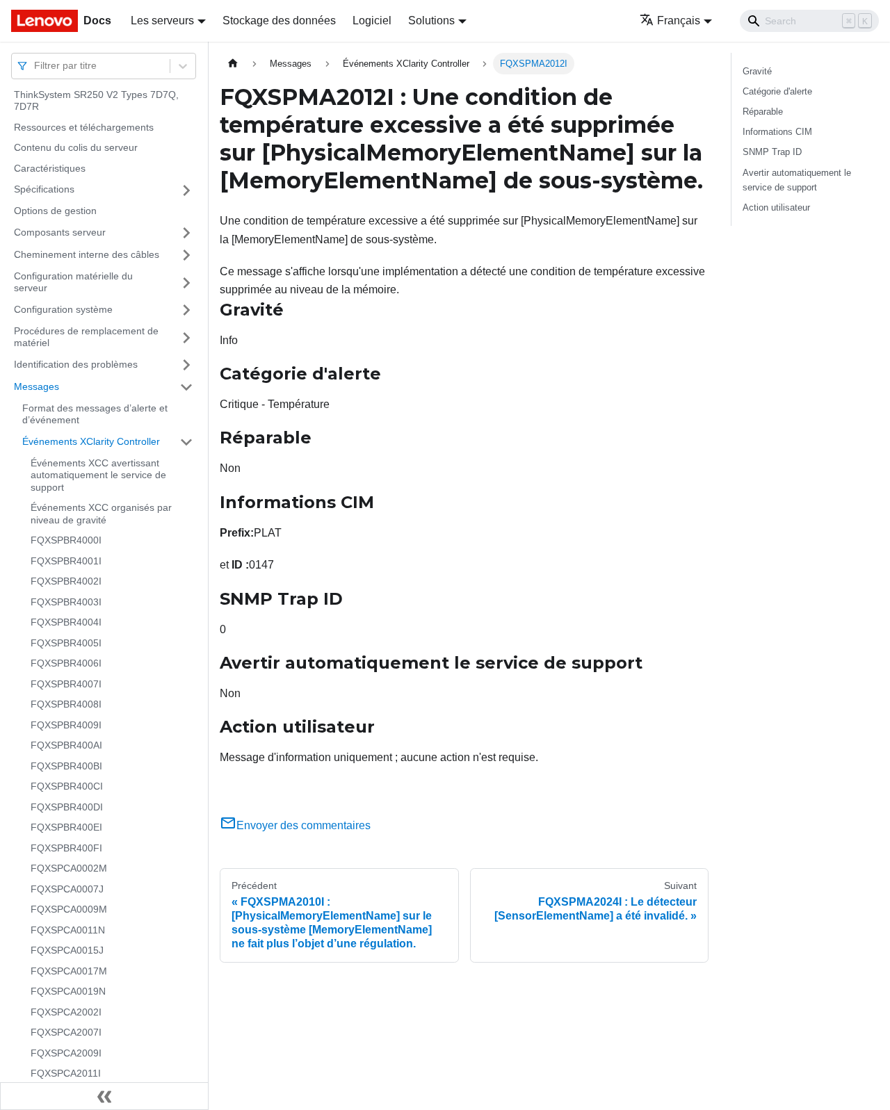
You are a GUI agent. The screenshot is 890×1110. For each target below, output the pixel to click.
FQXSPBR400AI (66, 745)
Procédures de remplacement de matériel (86, 337)
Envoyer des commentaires (303, 825)
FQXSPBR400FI (66, 848)
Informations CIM (777, 131)
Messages (36, 386)
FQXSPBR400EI (66, 827)
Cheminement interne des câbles (86, 254)
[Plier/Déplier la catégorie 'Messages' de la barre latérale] (186, 387)
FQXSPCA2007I (66, 1032)
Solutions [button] (431, 20)
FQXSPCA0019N (68, 991)
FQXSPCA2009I (66, 1053)
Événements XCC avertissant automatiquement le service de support (98, 475)
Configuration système (63, 309)
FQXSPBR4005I (66, 642)
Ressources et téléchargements (84, 127)
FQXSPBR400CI (67, 786)
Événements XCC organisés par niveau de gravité (101, 514)
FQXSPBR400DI (67, 807)
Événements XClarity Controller (91, 441)
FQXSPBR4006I (66, 663)
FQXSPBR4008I (66, 704)
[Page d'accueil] (233, 63)
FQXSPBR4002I (66, 581)
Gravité (757, 71)
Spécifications (44, 189)
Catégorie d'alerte (777, 91)
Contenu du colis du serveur (76, 148)
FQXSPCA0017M (69, 971)
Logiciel (372, 20)
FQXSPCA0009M (69, 909)
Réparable (763, 111)
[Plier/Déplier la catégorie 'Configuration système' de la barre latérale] (186, 310)
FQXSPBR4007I (66, 683)
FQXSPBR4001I (66, 560)
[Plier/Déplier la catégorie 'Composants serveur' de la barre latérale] (186, 233)
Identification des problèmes (76, 364)
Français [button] (678, 20)
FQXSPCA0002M (69, 868)
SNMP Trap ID (772, 152)
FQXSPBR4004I (66, 622)
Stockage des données (279, 20)
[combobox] (35, 66)
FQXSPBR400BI (66, 766)
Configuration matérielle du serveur (73, 282)
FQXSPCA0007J (67, 889)
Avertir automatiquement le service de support (797, 180)
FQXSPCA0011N (68, 930)
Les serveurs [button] (162, 20)
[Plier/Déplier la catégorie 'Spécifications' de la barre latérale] (186, 190)
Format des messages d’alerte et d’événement (95, 414)
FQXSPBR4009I (66, 725)
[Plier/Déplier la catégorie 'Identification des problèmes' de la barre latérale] (186, 365)
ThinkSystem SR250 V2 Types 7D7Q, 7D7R (96, 101)
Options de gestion (55, 211)
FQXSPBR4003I (66, 601)
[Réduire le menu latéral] (104, 1096)
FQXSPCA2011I (66, 1073)
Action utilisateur (776, 207)
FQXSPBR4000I (66, 540)
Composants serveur (60, 232)
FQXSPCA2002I (66, 1012)
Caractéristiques (50, 168)
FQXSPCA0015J (67, 950)
